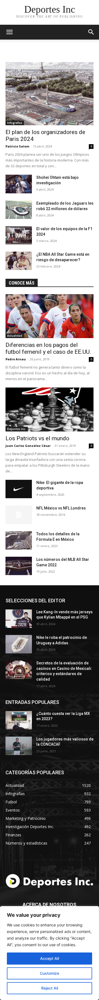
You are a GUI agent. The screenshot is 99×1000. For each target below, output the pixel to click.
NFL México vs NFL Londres (61, 508)
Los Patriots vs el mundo (37, 438)
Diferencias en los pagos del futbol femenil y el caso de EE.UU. (48, 348)
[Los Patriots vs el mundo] (50, 409)
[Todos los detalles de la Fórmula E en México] (19, 540)
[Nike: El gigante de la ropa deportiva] (19, 489)
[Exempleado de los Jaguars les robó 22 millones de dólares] (19, 209)
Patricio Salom (17, 146)
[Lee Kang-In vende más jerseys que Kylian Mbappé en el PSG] (19, 618)
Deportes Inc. (16, 429)
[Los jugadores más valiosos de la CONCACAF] (19, 746)
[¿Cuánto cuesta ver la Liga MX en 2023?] (19, 720)
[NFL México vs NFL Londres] (19, 514)
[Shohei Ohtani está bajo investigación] (19, 184)
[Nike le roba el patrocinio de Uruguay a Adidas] (19, 644)
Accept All (49, 958)
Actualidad (14, 336)
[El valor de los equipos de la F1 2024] (19, 235)
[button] (91, 32)
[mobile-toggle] (9, 32)
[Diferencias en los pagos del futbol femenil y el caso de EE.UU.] (50, 316)
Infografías (14, 123)
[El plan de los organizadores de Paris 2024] (50, 93)
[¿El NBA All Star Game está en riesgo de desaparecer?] (19, 261)
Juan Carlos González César (28, 446)
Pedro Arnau (16, 359)
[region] (49, 953)
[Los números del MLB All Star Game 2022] (19, 566)
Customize (49, 973)
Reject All (49, 988)
